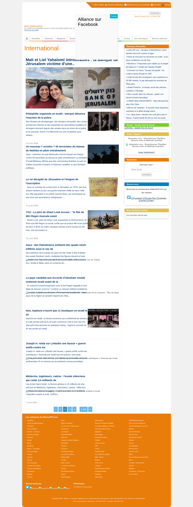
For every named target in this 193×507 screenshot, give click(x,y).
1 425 (83, 409)
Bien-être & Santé (33, 434)
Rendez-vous (133, 448)
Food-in (131, 443)
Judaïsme (48, 38)
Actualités (36, 38)
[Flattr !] (150, 200)
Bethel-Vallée (65, 457)
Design (63, 474)
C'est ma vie (99, 463)
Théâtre (97, 440)
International (99, 420)
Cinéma (63, 468)
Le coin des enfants (67, 454)
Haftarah (132, 468)
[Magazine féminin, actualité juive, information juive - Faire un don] (151, 25)
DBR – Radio (99, 457)
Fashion (131, 440)
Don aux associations (34, 468)
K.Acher (29, 477)
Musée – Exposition (33, 448)
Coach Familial (32, 429)
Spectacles (64, 443)
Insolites (63, 460)
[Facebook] (136, 198)
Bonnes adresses (159, 38)
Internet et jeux (100, 443)
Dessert (97, 460)
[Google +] (149, 198)
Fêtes (131, 460)
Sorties (73, 38)
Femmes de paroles (135, 437)
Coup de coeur (134, 451)
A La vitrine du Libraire (102, 454)
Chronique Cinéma (67, 451)
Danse (29, 443)
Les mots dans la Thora (102, 429)
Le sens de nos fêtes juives (70, 426)
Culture (97, 448)
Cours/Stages (133, 446)
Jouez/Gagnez (66, 477)
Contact (131, 465)
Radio (131, 454)
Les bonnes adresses (68, 465)
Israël (63, 420)
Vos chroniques (141, 38)
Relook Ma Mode (66, 434)
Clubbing (98, 474)
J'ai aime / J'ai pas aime (136, 463)
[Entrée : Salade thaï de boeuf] (138, 128)
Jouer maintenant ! (146, 152)
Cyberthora (30, 471)
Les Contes (65, 431)
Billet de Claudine (66, 423)
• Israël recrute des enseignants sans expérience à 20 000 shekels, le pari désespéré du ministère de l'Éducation (147, 80)
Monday (29, 457)
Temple (131, 429)
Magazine (61, 38)
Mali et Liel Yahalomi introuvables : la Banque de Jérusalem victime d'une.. (72, 62)
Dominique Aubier (100, 471)
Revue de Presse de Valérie (104, 423)
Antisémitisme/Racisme (136, 420)
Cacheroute (65, 429)
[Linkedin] (161, 198)
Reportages (99, 434)
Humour (29, 460)
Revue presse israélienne (137, 423)
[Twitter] (129, 198)
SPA (96, 446)
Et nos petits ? (133, 474)
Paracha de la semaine (102, 468)
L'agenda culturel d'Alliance (70, 440)
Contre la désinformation (35, 423)
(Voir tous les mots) (31, 30)
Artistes (29, 454)
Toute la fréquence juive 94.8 (138, 457)
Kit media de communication (83, 487)
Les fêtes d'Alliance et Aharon (104, 426)
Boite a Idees (65, 463)
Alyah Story (98, 477)
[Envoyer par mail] (142, 200)
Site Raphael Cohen (67, 471)
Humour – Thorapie (33, 431)
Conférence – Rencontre (137, 471)
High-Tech (64, 437)
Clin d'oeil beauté (134, 431)
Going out (64, 448)
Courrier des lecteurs (34, 465)
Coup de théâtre (32, 451)
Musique (30, 474)
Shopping (30, 446)
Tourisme (64, 446)
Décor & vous (133, 434)
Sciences (30, 437)
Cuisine (127, 38)
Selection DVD (99, 451)
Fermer (114, 16)
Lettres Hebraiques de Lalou (138, 426)
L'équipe (98, 465)
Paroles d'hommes (101, 437)
